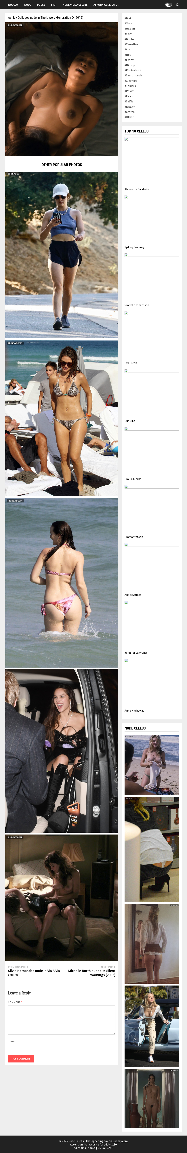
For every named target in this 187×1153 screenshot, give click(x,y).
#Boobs (129, 39)
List (54, 4)
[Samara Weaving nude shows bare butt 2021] (152, 943)
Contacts (80, 1148)
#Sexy (128, 34)
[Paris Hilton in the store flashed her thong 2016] (152, 849)
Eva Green (131, 363)
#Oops (129, 23)
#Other (129, 117)
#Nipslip (130, 65)
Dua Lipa (130, 421)
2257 (110, 1148)
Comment (15, 1002)
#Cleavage (131, 80)
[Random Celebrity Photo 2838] (61, 750)
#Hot (128, 54)
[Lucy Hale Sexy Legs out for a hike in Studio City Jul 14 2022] (61, 255)
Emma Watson (134, 537)
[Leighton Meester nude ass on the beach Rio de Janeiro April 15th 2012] (61, 582)
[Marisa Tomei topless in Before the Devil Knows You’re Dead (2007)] (61, 897)
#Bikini (129, 18)
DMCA (101, 1148)
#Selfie (129, 101)
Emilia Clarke (133, 479)
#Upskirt (130, 28)
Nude (27, 4)
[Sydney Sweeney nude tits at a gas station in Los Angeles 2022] (152, 1026)
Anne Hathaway (134, 710)
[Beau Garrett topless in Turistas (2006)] (152, 765)
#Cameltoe (131, 44)
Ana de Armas (133, 594)
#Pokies (129, 91)
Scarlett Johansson (137, 305)
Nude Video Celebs (75, 4)
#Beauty (130, 106)
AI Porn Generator (106, 4)
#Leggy (129, 60)
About (92, 1148)
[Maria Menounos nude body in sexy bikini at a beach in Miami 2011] (61, 417)
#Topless (130, 86)
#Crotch (130, 112)
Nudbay (13, 4)
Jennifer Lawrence (136, 652)
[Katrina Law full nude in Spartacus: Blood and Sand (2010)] (152, 1098)
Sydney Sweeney (134, 247)
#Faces (129, 96)
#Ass (127, 49)
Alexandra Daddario (137, 189)
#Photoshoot (133, 70)
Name (11, 1041)
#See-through (133, 75)
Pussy (41, 4)
